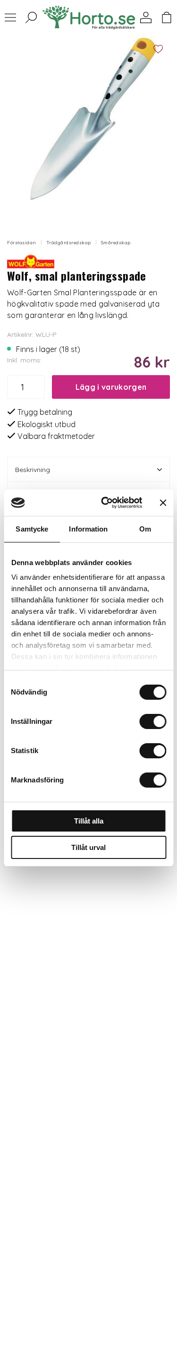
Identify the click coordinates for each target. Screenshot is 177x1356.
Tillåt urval (88, 847)
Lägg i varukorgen (111, 387)
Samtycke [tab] (32, 529)
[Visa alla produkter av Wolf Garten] (30, 260)
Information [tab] (88, 529)
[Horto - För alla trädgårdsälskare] (88, 17)
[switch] (152, 721)
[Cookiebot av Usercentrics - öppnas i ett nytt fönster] (105, 503)
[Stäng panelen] (163, 502)
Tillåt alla (88, 821)
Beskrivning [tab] (32, 469)
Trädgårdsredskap (68, 243)
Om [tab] (145, 529)
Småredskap (116, 243)
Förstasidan (21, 243)
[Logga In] (145, 17)
